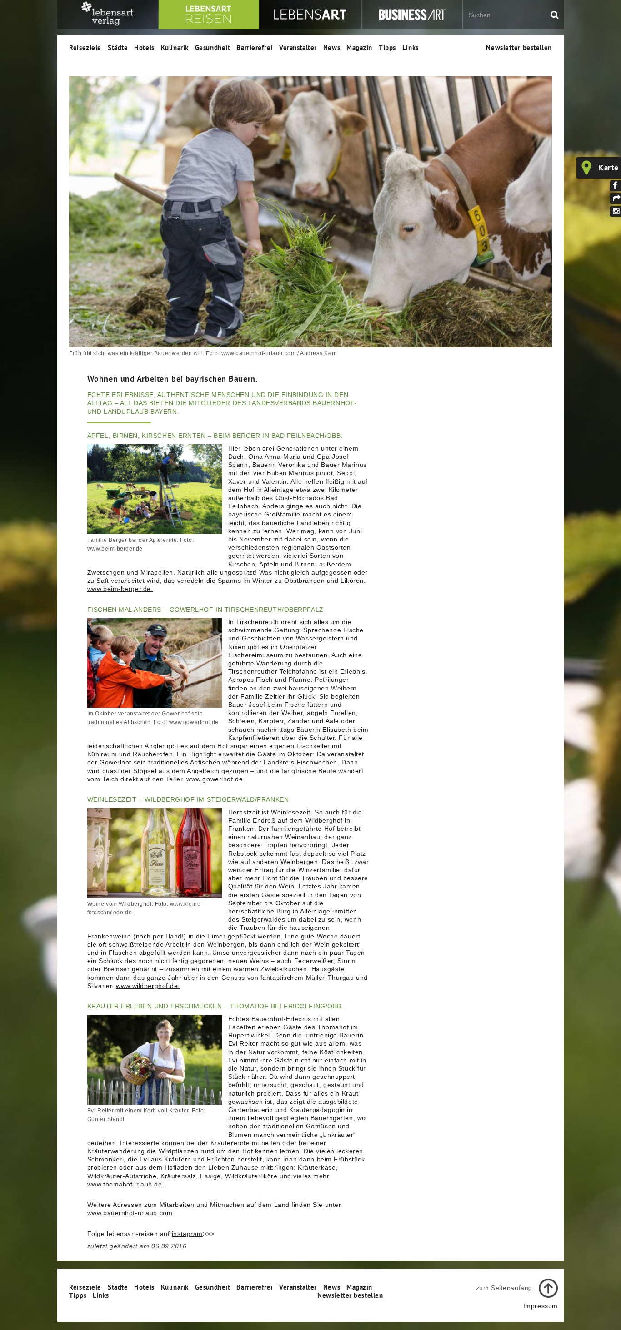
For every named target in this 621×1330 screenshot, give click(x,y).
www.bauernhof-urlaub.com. (131, 1212)
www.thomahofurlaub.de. (125, 1184)
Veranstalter (298, 47)
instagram (187, 1233)
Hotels (144, 47)
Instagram (615, 211)
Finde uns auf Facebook (615, 185)
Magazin (359, 47)
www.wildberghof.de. (148, 985)
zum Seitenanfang (504, 1287)
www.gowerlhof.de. (215, 779)
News (331, 47)
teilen (615, 198)
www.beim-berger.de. (120, 588)
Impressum (540, 1306)
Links (410, 47)
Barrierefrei (254, 47)
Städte (118, 47)
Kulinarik (175, 47)
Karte (609, 168)
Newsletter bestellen (518, 47)
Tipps (387, 47)
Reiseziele (85, 47)
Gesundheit (212, 47)
